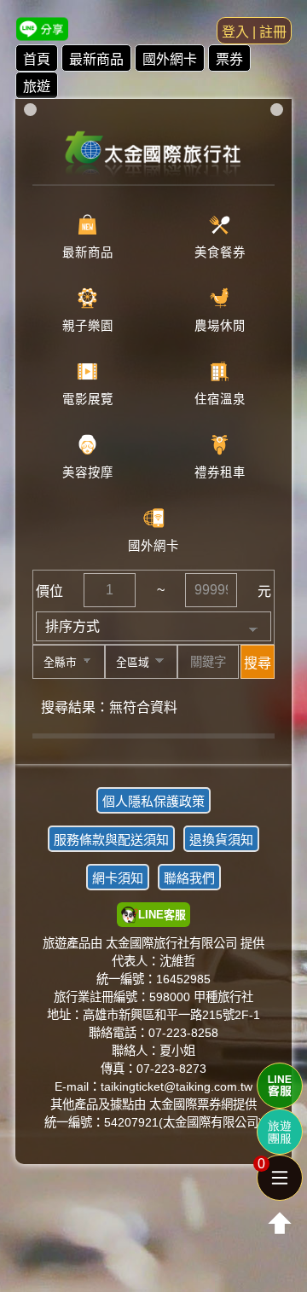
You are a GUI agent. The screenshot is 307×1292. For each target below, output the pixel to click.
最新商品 (96, 59)
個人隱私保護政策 (153, 801)
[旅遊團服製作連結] (280, 1132)
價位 (49, 591)
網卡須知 (117, 878)
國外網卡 (169, 59)
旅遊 (36, 86)
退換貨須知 (221, 839)
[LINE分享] (42, 28)
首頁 (36, 59)
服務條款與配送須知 (111, 839)
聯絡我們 (189, 878)
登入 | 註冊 (254, 32)
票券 (229, 59)
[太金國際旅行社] (154, 148)
